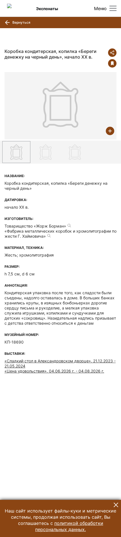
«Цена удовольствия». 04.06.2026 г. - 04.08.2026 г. (54, 371)
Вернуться (21, 22)
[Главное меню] (113, 8)
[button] (116, 505)
